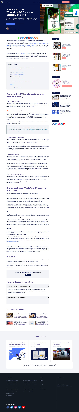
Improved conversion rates (18, 72)
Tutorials (44, 365)
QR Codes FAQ (42, 389)
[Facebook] (21, 38)
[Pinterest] (29, 38)
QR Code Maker (9, 395)
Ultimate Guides (36, 365)
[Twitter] (23, 38)
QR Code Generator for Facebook (12, 380)
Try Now (28, 274)
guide (54, 346)
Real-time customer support (19, 79)
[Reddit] (31, 38)
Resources (58, 1)
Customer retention (17, 76)
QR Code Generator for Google (11, 389)
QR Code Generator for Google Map (29, 387)
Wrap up (12, 84)
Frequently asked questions (16, 87)
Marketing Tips (52, 365)
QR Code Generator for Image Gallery (30, 380)
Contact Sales (66, 2)
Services (41, 382)
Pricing (48, 1)
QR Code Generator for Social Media (29, 382)
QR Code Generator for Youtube (29, 386)
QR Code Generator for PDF (28, 391)
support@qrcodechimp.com (64, 379)
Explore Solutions (19, 24)
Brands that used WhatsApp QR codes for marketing (21, 82)
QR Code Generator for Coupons (12, 382)
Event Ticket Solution (66, 54)
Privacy (41, 387)
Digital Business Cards (66, 44)
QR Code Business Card (10, 386)
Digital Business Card (12, 346)
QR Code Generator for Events (11, 384)
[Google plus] (25, 38)
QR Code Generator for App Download (13, 387)
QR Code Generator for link (28, 389)
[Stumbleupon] (35, 38)
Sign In (76, 1)
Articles (52, 1)
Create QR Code (10, 24)
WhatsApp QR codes (25, 53)
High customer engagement (18, 74)
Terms (41, 386)
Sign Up (71, 1)
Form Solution (66, 65)
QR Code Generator (37, 1)
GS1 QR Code (33, 346)
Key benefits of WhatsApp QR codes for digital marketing (22, 68)
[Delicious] (33, 38)
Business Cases (27, 365)
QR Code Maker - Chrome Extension (12, 391)
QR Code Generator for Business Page (30, 384)
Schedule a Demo (66, 86)
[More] (37, 38)
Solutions (44, 1)
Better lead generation (17, 70)
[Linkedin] (27, 38)
